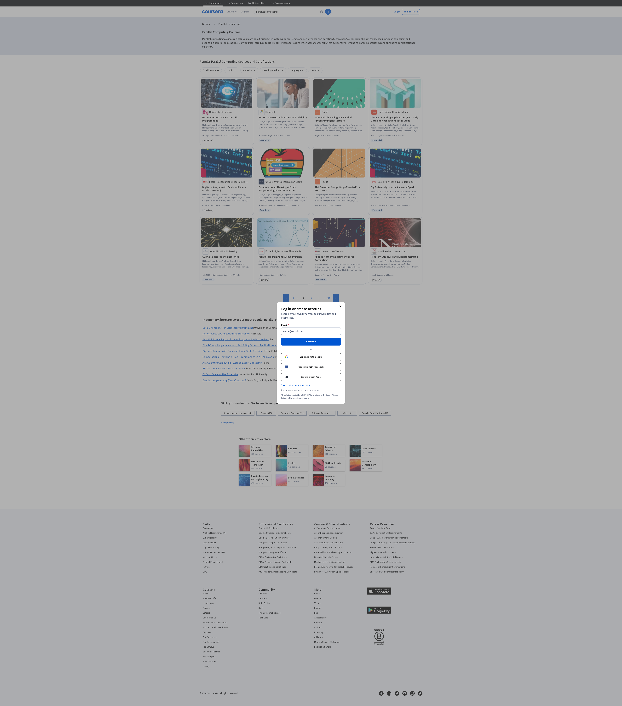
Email (285, 325)
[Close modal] (340, 306)
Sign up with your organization (295, 385)
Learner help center (311, 390)
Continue (311, 341)
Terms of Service (296, 397)
